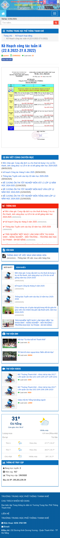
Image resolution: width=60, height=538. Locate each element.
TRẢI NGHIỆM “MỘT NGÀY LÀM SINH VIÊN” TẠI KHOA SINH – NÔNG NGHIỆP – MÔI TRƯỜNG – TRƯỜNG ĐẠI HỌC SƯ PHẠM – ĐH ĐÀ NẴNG (30, 237)
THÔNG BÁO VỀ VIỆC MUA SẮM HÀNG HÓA (26, 255)
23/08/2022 (16, 55)
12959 (30, 403)
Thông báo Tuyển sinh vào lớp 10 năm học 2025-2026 (25, 176)
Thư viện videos (13, 369)
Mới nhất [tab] (8, 267)
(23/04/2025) (19, 315)
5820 (29, 392)
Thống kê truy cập (15, 463)
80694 (30, 355)
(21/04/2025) (30, 240)
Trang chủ (8, 36)
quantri (6, 55)
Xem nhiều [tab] (21, 267)
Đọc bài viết (7, 59)
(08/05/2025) (16, 217)
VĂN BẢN (10, 250)
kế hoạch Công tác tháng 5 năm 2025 (18, 172)
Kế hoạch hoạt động (23, 36)
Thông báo (11, 206)
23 (33, 55)
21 (29, 342)
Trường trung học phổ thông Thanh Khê (25, 31)
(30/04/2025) (41, 222)
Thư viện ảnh (12, 334)
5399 (29, 380)
